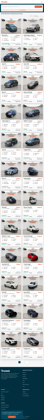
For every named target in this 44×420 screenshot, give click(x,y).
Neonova (28, 416)
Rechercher (37, 6)
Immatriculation (26, 395)
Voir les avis (18, 44)
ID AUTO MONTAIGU (6, 43)
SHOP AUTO (26, 186)
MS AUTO (25, 100)
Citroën (24, 376)
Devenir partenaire (4, 407)
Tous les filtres (22, 10)
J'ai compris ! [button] (12, 416)
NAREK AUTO (26, 215)
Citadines (3, 397)
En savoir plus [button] (15, 413)
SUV (2, 393)
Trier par (35, 16)
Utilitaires (3, 399)
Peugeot (24, 374)
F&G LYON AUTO (27, 157)
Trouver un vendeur (5, 405)
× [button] (40, 16)
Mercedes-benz (26, 384)
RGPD (26, 418)
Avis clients (3, 409)
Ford (23, 386)
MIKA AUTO (4, 129)
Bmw (24, 380)
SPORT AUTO (4, 157)
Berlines (2, 395)
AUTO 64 (25, 43)
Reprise (24, 391)
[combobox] (40, 16)
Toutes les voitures (5, 391)
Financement (25, 393)
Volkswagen (25, 378)
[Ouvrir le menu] (42, 2)
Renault (24, 372)
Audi (23, 382)
